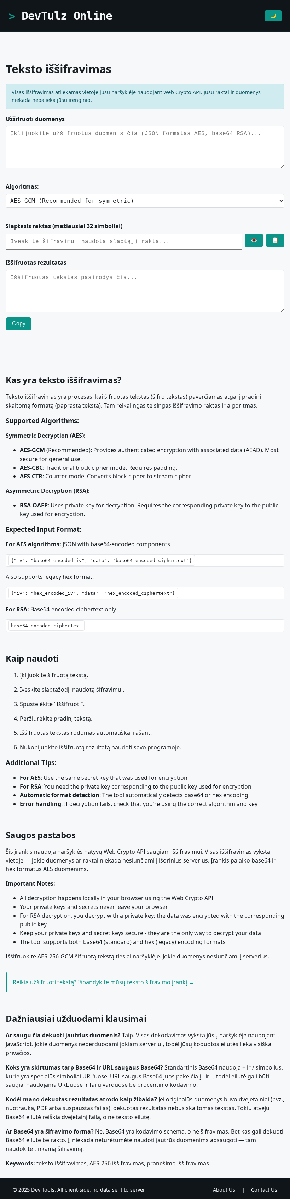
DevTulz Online (67, 16)
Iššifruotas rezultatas (36, 262)
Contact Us (264, 1189)
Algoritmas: (22, 186)
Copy (18, 324)
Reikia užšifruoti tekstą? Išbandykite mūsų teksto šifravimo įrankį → (103, 982)
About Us (224, 1189)
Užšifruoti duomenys (35, 119)
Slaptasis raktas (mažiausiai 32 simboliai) (64, 226)
